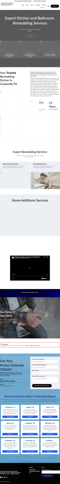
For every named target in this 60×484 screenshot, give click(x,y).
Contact (42, 7)
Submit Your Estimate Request (41, 385)
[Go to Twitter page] (6, 477)
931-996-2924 (7, 381)
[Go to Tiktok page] (4, 477)
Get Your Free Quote (47, 475)
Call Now (55, 6)
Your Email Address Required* (39, 364)
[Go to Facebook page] (48, 6)
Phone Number (35, 370)
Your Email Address (45, 469)
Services (32, 4)
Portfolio (44, 4)
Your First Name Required (38, 359)
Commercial (38, 4)
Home (23, 4)
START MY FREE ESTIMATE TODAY (29, 292)
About (27, 4)
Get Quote (30, 36)
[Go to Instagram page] (2, 477)
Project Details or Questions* (38, 376)
